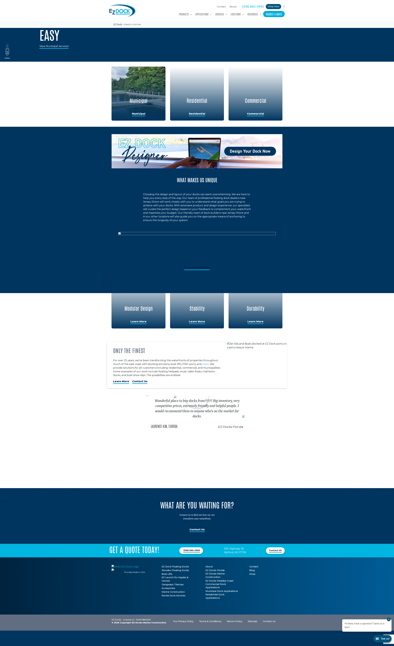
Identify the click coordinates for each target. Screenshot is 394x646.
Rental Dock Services (173, 595)
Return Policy (234, 621)
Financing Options (197, 267)
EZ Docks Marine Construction (215, 575)
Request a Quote (274, 14)
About (233, 6)
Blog (252, 570)
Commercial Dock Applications (215, 586)
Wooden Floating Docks (175, 570)
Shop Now (273, 6)
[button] (144, 442)
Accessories (168, 588)
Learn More (139, 321)
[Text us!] (382, 639)
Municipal (138, 113)
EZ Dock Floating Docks (175, 566)
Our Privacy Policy (183, 621)
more (205, 364)
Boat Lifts (167, 574)
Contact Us (139, 381)
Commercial (255, 113)
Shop (252, 574)
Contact (221, 6)
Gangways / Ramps (173, 584)
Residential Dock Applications (214, 596)
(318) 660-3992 (253, 6)
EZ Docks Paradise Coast (219, 580)
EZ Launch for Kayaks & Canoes (175, 579)
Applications (202, 14)
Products (184, 14)
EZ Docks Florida (215, 570)
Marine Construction (173, 591)
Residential (197, 113)
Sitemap (252, 621)
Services (219, 14)
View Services (179, 31)
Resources (252, 14)
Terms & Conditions (210, 621)
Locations (236, 14)
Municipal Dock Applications (221, 591)
